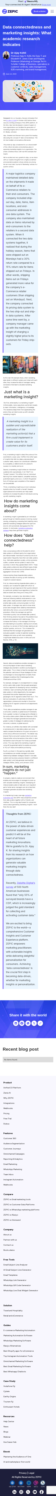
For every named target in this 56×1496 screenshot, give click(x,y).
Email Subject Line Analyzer (15, 1265)
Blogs (5, 1432)
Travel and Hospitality (13, 1311)
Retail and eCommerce (13, 1316)
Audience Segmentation (14, 1144)
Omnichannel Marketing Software (18, 1361)
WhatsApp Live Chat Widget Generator (20, 1291)
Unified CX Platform (12, 1088)
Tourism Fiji (8, 1402)
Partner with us (10, 1240)
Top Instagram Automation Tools (18, 1356)
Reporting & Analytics (13, 1159)
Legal (31, 1473)
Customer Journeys (12, 1149)
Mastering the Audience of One (17, 1457)
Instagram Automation (13, 1180)
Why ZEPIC (8, 1098)
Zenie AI (7, 1093)
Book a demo (9, 1250)
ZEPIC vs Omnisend (12, 1220)
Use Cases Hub (9, 1442)
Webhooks (8, 1108)
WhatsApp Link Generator (14, 1280)
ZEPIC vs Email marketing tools (17, 1199)
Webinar (6, 1437)
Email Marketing (10, 1164)
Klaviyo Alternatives (12, 1346)
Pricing (6, 1113)
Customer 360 (9, 1138)
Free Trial (7, 1119)
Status (6, 1124)
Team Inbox (8, 1174)
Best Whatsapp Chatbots (14, 1372)
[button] (52, 11)
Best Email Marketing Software (17, 1366)
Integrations (8, 1103)
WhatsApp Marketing (12, 1169)
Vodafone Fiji (9, 1386)
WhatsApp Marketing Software (17, 1341)
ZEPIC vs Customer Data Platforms (19, 1205)
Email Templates (10, 1275)
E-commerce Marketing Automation (19, 1330)
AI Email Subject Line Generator (17, 1270)
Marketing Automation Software (17, 1336)
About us (7, 1235)
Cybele (6, 1391)
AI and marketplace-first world (16, 1462)
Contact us (8, 1245)
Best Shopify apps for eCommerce (18, 1351)
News (5, 1427)
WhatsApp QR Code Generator (17, 1285)
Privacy (23, 1473)
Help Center (8, 1421)
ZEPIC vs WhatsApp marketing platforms (21, 1210)
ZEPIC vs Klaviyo (10, 1215)
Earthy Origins (9, 1397)
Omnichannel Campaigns (13, 1154)
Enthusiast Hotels (11, 1407)
